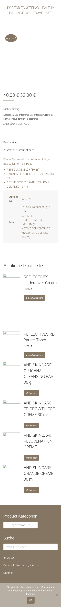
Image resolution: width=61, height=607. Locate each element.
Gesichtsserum (37, 115)
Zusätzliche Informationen (18, 150)
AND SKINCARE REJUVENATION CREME (38, 441)
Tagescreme (32, 119)
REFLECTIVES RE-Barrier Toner (40, 337)
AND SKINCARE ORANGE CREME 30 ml (38, 473)
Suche (54, 547)
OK (30, 600)
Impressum (10, 557)
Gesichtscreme (22, 115)
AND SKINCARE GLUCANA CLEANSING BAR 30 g (38, 374)
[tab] (30, 141)
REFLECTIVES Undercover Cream (40, 280)
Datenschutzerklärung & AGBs (21, 565)
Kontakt (8, 573)
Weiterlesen (31, 393)
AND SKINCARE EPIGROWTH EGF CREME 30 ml (39, 409)
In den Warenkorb (34, 298)
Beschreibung (11, 142)
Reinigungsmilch (17, 119)
